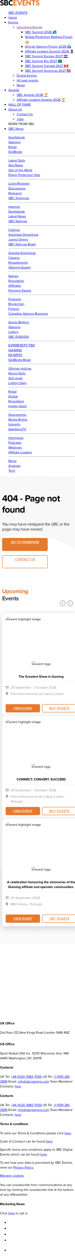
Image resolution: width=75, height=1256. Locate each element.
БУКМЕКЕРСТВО (21, 345)
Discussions (16, 188)
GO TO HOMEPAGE (25, 542)
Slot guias (15, 378)
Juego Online (18, 239)
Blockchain (16, 304)
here (18, 1086)
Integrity (14, 424)
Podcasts (14, 442)
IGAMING (15, 350)
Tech (11, 470)
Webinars (15, 447)
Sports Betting (18, 322)
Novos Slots (16, 373)
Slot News (15, 165)
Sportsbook (16, 137)
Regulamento (18, 262)
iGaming (14, 142)
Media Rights (17, 419)
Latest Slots (16, 160)
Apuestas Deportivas (23, 234)
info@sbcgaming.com (33, 1081)
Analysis (14, 465)
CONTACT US (25, 559)
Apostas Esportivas (22, 252)
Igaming (14, 206)
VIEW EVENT (22, 708)
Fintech (13, 308)
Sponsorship (17, 414)
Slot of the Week (20, 170)
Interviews (15, 437)
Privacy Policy (23, 1167)
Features (14, 299)
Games (13, 276)
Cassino (14, 257)
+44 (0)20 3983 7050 (26, 1076)
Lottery (13, 331)
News (12, 461)
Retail (12, 147)
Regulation (16, 280)
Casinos (14, 229)
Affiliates (14, 285)
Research (15, 193)
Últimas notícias (19, 368)
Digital (13, 396)
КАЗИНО (15, 355)
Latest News (17, 216)
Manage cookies (12, 1175)
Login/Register (19, 183)
